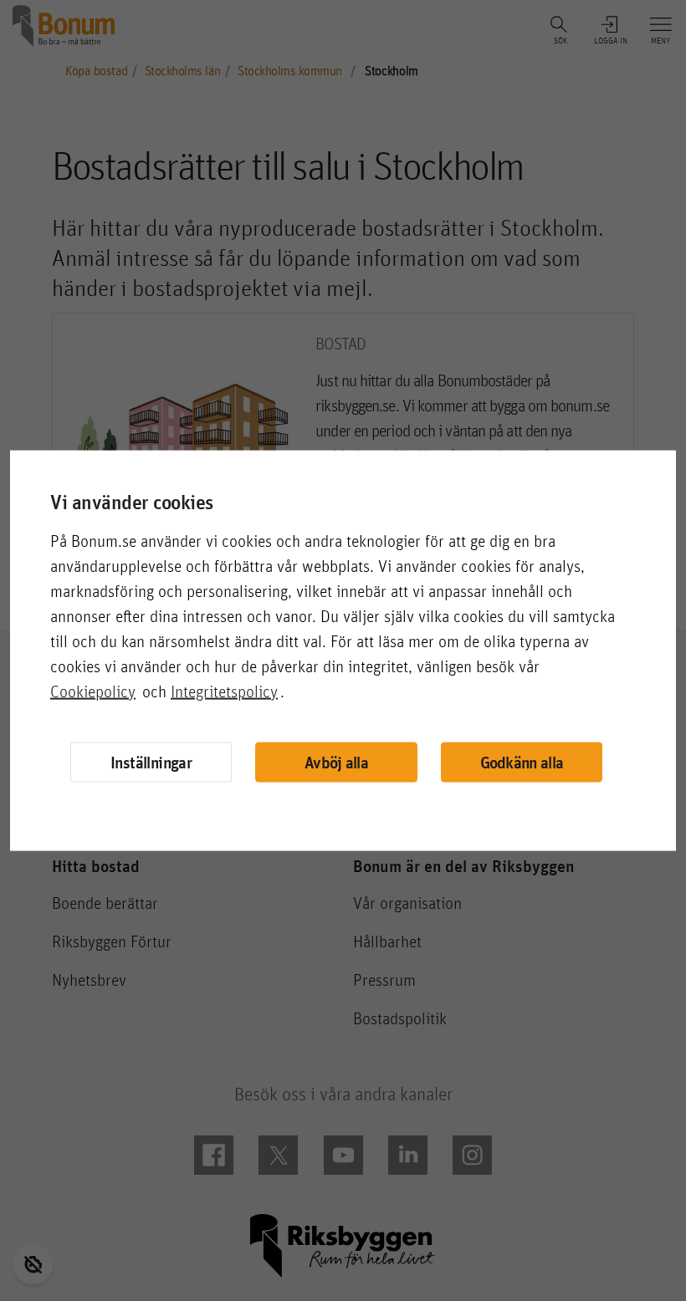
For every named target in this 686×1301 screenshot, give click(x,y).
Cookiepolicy (93, 691)
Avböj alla (336, 762)
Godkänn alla (522, 762)
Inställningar (151, 761)
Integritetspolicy (224, 691)
